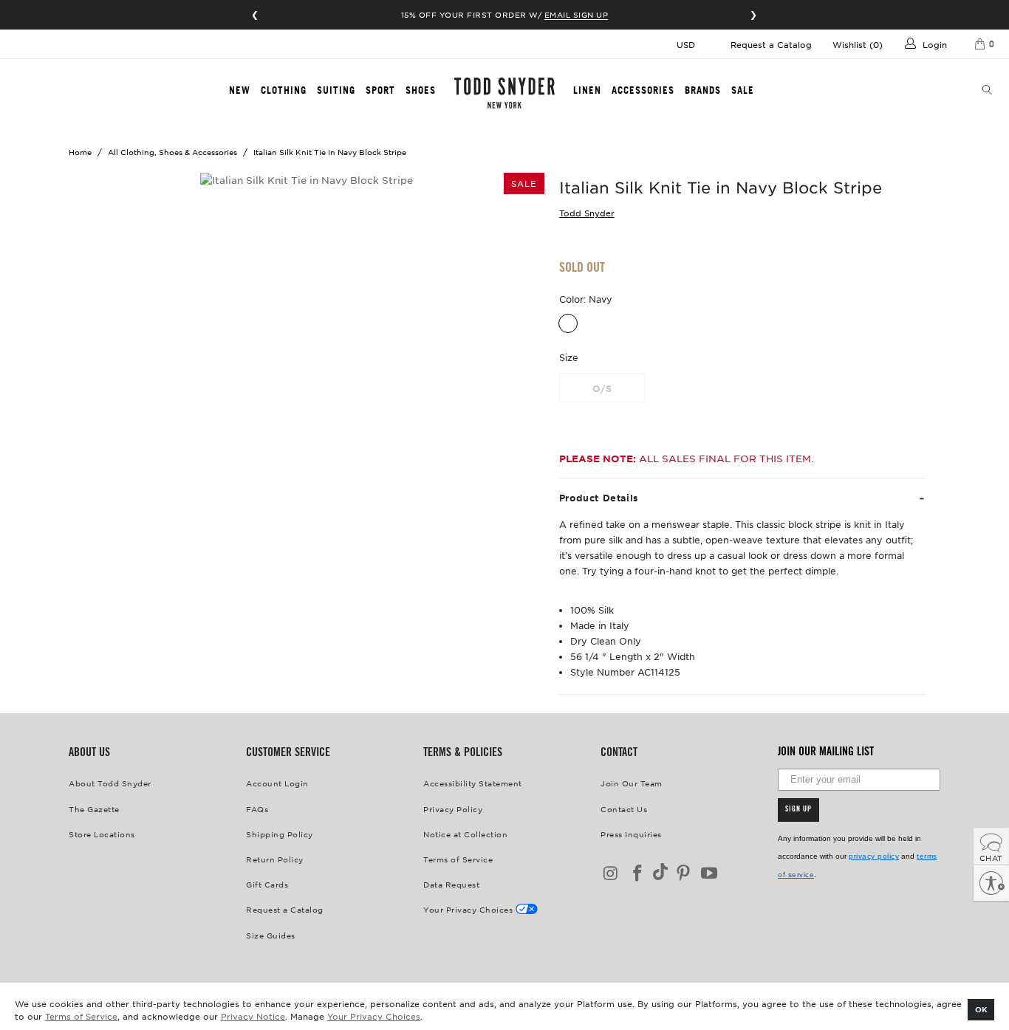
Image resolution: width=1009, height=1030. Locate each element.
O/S (602, 388)
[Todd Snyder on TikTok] (660, 873)
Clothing (284, 90)
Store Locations (102, 834)
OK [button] (981, 1009)
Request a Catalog (771, 44)
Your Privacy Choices (373, 1016)
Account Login (277, 783)
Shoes (421, 90)
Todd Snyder (587, 212)
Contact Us (624, 809)
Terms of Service (81, 1016)
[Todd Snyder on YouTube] (710, 874)
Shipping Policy (279, 834)
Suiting (336, 90)
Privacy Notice (253, 1016)
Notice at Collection (465, 834)
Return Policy (275, 859)
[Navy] (568, 323)
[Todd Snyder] (504, 93)
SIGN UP (798, 810)
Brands (703, 90)
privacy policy (874, 856)
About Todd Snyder (110, 783)
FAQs (257, 809)
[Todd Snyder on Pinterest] (683, 874)
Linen (587, 90)
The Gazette (94, 809)
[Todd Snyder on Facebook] (638, 874)
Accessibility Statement (472, 783)
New (239, 90)
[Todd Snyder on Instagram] (612, 874)
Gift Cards (267, 884)
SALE (742, 90)
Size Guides (270, 935)
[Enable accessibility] (991, 883)
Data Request (451, 884)
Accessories (643, 90)
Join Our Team (632, 783)
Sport (380, 90)
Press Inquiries (631, 834)
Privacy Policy (452, 809)
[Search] (987, 91)
